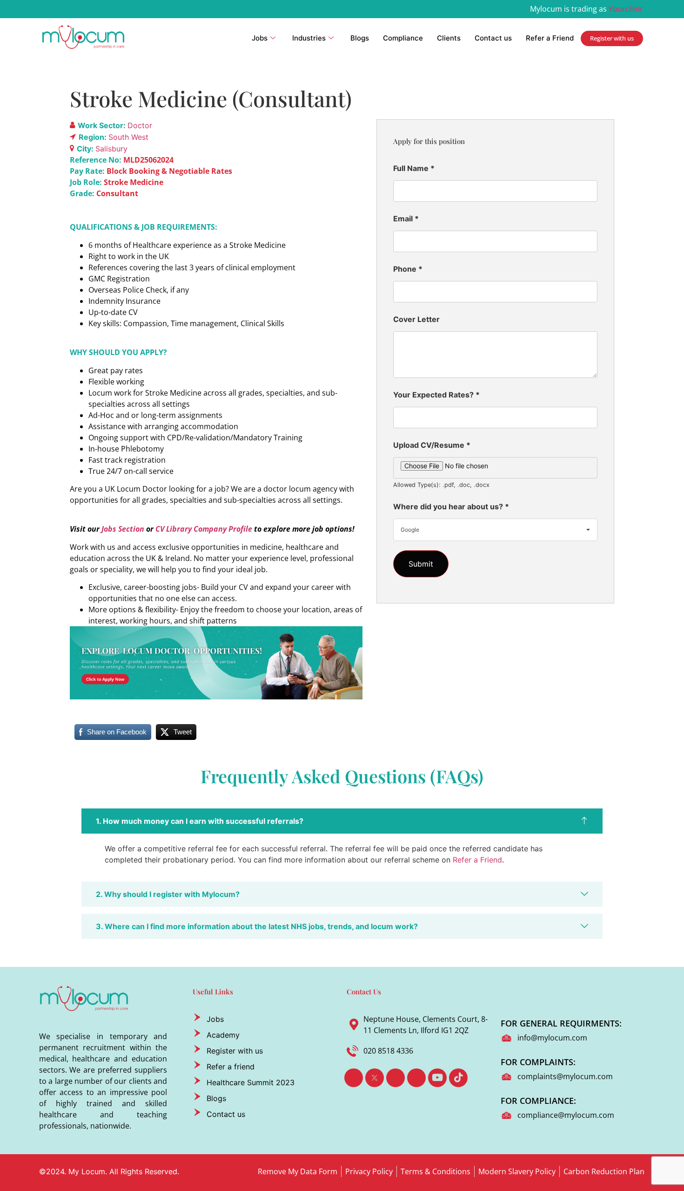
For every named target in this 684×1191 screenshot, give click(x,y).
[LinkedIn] (395, 1077)
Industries (309, 38)
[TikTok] (458, 1077)
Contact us (493, 38)
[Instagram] (416, 1077)
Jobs (260, 38)
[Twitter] (374, 1077)
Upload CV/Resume (431, 445)
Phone (407, 269)
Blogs (359, 38)
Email (406, 218)
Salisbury (111, 148)
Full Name (414, 168)
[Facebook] (353, 1077)
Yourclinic (626, 9)
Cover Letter (416, 319)
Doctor (139, 125)
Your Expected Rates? (436, 394)
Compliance (403, 38)
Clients (449, 38)
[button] (342, 821)
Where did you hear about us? (451, 506)
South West (128, 137)
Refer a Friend (550, 38)
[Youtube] (437, 1077)
